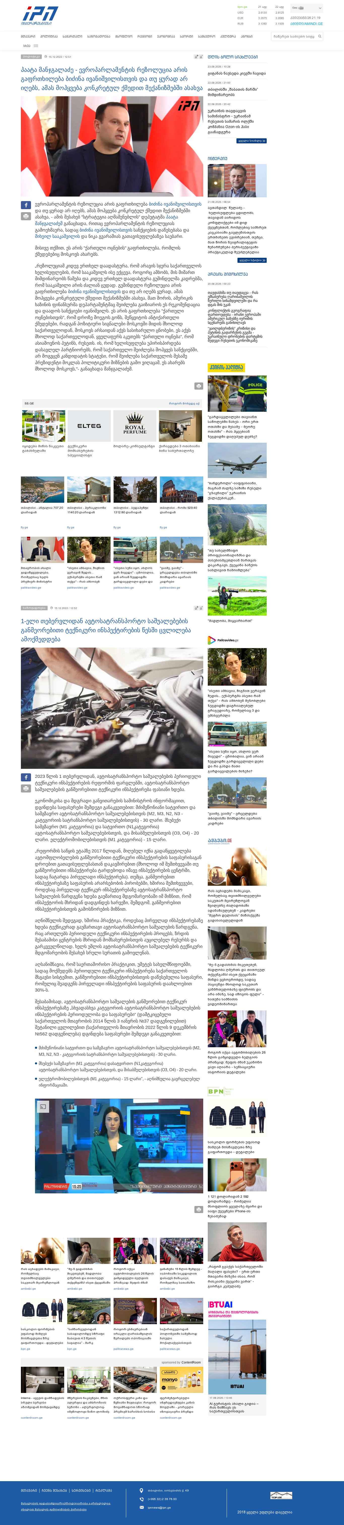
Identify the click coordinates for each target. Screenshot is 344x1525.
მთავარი (28, 36)
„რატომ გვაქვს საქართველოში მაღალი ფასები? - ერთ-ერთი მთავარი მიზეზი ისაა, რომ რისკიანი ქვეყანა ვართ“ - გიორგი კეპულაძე (235, 1276)
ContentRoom (191, 1362)
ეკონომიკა (166, 36)
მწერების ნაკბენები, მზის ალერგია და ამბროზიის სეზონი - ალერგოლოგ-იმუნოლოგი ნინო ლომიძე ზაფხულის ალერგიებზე (88, 1407)
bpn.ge (242, 6)
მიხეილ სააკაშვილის (57, 236)
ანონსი (247, 36)
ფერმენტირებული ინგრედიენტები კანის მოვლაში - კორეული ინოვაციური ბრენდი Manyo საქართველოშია (178, 1407)
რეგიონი (144, 36)
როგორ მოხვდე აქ (184, 403)
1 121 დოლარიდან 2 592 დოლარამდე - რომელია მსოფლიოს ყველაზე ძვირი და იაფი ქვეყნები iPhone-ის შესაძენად (235, 1206)
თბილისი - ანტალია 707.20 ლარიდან (42, 510)
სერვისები (81, 1490)
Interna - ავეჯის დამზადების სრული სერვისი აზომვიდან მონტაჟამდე (42, 1402)
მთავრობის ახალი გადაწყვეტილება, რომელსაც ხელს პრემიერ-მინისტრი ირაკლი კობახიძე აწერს (40, 577)
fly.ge (24, 527)
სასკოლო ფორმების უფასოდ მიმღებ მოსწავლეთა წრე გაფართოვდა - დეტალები (42, 1336)
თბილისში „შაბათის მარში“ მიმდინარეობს (233, 92)
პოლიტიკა (49, 36)
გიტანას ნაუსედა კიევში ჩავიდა (237, 73)
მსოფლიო (123, 36)
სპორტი (186, 36)
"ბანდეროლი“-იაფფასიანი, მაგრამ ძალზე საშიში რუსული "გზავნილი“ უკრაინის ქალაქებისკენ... (234, 490)
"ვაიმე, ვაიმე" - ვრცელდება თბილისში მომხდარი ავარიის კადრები (178, 574)
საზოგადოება (98, 36)
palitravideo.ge (31, 587)
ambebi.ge (28, 1288)
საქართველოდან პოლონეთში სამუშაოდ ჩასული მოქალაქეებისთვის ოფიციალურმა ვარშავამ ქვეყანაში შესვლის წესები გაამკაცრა (181, 1342)
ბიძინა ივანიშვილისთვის (175, 204)
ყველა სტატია (250, 260)
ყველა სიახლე (250, 140)
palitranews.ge (123, 1349)
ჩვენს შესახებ (54, 1490)
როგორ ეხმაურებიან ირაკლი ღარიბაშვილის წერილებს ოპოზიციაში (133, 1333)
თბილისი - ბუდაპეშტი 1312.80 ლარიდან (131, 510)
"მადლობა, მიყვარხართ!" (230, 621)
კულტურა (228, 36)
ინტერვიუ (217, 158)
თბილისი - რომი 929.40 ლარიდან (178, 510)
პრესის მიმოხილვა (228, 274)
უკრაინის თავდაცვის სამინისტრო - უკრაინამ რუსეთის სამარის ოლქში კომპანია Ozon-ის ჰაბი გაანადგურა (231, 121)
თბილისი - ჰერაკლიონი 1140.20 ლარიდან (86, 510)
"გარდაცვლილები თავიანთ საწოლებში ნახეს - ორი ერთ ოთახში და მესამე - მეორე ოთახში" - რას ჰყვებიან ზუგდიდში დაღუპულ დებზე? (233, 426)
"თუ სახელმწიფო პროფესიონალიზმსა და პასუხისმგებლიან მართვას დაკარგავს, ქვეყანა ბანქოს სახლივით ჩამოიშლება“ (232, 560)
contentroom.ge (32, 1417)
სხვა (26, 46)
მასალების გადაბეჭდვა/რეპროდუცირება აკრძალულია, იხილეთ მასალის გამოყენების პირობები (66, 1506)
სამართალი (72, 36)
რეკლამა (103, 1490)
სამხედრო (206, 36)
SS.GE (29, 403)
